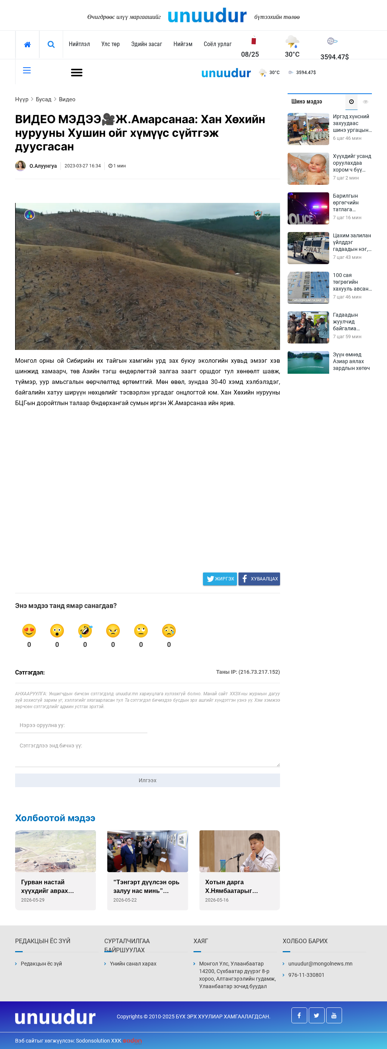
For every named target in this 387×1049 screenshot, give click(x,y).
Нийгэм (182, 44)
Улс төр (110, 44)
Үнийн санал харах (133, 964)
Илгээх (147, 780)
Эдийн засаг (146, 44)
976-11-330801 (306, 975)
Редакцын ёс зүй (41, 964)
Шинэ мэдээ (306, 101)
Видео (67, 99)
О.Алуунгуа (43, 166)
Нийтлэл (79, 44)
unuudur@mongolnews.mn (320, 964)
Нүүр (21, 99)
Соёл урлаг (218, 44)
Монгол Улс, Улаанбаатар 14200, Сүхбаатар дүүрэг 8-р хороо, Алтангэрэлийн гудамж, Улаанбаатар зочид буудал (237, 975)
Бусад (43, 99)
